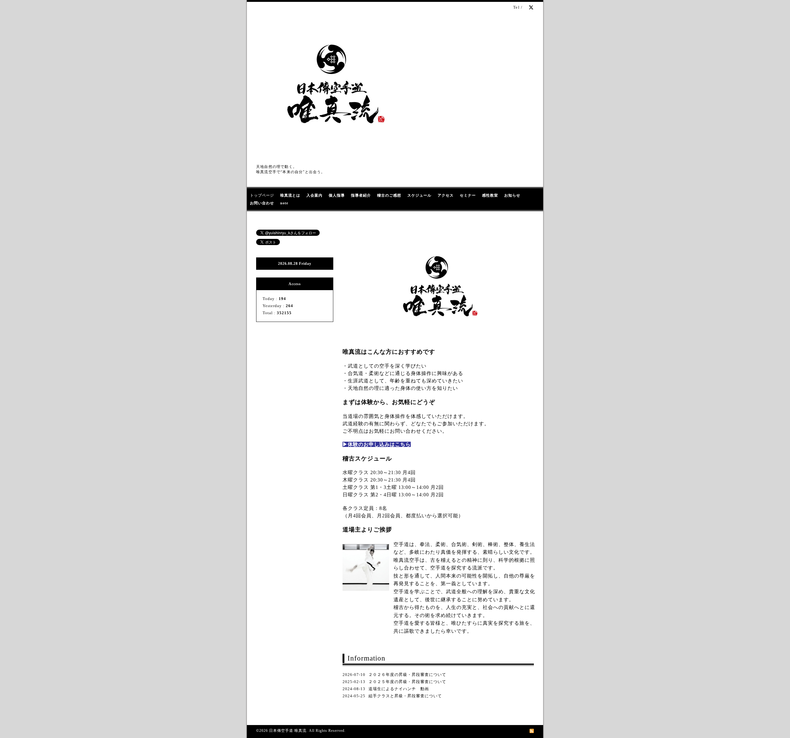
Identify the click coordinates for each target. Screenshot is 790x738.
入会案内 (314, 195)
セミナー (468, 195)
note (284, 203)
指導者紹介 (361, 195)
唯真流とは (290, 195)
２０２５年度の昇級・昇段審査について (407, 681)
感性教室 (490, 195)
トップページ (262, 195)
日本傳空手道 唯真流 (287, 730)
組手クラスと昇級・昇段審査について (405, 696)
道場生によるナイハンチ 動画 (398, 688)
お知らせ (512, 195)
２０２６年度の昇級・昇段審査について (407, 674)
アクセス (446, 195)
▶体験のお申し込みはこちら (377, 444)
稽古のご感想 (389, 195)
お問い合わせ (262, 203)
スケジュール (419, 195)
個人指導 (337, 195)
